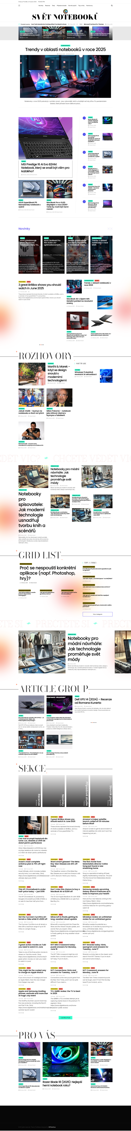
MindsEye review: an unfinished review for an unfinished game (97, 918)
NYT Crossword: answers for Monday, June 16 (95, 971)
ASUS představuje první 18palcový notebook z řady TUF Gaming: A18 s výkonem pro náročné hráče (77, 336)
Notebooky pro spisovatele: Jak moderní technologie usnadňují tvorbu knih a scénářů (31, 512)
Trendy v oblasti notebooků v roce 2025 (65, 49)
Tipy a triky (81, 5)
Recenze (47, 5)
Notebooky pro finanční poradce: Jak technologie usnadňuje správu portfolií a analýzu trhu (81, 500)
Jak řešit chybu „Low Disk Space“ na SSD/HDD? (97, 578)
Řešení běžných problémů (25, 563)
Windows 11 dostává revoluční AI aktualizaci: (86, 373)
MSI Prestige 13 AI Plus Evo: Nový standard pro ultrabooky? (77, 34)
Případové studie (61, 5)
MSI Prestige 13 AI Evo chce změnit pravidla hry (57, 753)
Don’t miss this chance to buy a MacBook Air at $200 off (65, 890)
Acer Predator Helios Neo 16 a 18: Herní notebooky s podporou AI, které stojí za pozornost (59, 719)
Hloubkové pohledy (65, 45)
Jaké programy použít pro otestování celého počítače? (97, 605)
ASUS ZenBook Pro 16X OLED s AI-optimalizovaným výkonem (28, 243)
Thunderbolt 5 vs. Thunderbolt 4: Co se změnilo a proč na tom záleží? (30, 753)
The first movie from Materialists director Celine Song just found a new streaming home (95, 864)
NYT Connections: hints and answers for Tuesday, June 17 (64, 971)
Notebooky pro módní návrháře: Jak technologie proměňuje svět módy (65, 476)
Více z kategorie (97, 614)
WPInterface (52, 1127)
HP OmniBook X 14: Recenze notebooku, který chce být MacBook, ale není (92, 702)
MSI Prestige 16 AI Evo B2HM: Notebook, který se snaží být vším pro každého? (45, 167)
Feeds (35, 24)
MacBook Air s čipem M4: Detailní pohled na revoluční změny (101, 243)
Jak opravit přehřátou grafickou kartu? (47, 593)
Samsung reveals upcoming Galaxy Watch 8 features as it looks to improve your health (96, 891)
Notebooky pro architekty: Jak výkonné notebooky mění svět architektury (60, 513)
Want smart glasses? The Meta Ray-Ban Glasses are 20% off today (65, 863)
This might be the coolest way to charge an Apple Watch (32, 971)
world (28, 281)
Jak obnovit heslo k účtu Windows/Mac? (69, 593)
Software (77, 369)
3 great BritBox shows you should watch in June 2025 (63, 820)
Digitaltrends (22, 281)
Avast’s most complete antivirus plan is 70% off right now (31, 863)
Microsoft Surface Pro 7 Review (48, 24)
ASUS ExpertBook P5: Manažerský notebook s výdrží (29, 204)
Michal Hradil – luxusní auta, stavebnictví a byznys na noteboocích (30, 444)
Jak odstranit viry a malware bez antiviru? (96, 587)
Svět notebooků (65, 17)
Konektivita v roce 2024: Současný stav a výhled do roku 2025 (102, 513)
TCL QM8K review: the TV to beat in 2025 (65, 992)
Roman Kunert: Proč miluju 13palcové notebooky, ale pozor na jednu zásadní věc (101, 33)
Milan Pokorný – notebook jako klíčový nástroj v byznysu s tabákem (59, 413)
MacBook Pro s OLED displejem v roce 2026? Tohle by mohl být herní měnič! (30, 33)
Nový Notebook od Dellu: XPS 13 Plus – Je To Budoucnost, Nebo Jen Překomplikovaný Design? (31, 719)
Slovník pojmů (72, 5)
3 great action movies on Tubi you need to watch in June (32, 945)
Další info (20, 855)
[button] (61, 38)
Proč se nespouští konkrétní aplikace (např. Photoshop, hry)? (48, 573)
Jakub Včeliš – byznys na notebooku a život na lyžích (31, 412)
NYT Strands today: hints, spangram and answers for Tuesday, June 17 (95, 946)
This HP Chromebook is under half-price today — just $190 (32, 890)
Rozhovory (89, 5)
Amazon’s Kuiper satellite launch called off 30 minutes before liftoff (39, 286)
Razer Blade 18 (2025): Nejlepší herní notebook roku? (93, 121)
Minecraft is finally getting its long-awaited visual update (64, 918)
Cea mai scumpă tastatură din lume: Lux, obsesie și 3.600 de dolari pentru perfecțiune (32, 840)
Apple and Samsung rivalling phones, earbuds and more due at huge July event (33, 993)
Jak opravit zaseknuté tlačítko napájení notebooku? (96, 596)
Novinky (41, 5)
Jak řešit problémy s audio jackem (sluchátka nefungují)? (27, 594)
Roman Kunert (71, 53)
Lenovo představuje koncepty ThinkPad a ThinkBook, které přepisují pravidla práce (53, 244)
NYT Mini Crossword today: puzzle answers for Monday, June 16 (63, 946)
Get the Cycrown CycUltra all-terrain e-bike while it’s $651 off (32, 918)
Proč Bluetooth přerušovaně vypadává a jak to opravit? (97, 569)
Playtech (21, 836)
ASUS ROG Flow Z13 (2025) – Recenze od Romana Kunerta (53, 34)
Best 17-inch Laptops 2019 (84, 24)
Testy (53, 5)
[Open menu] (19, 5)
